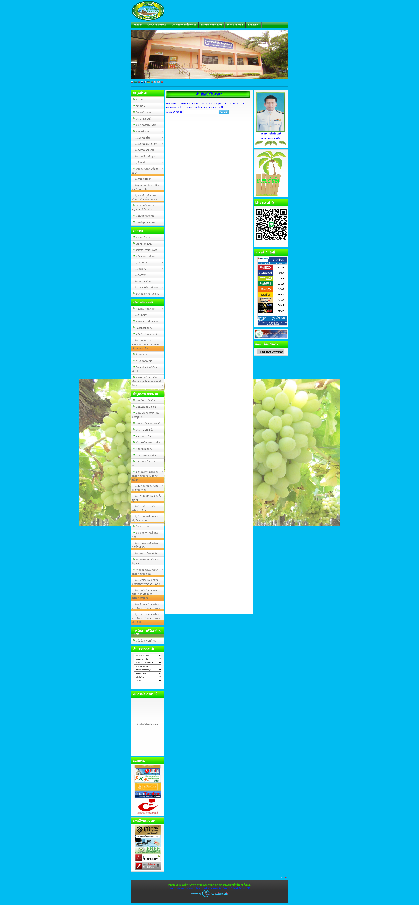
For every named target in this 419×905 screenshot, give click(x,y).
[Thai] (132, 82)
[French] (145, 82)
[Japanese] (155, 82)
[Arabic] (135, 82)
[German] (148, 82)
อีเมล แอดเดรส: (174, 112)
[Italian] (152, 82)
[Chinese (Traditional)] (138, 82)
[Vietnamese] (161, 82)
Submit (224, 112)
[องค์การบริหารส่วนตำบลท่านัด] (148, 18)
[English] (142, 82)
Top (285, 877)
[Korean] (158, 82)
